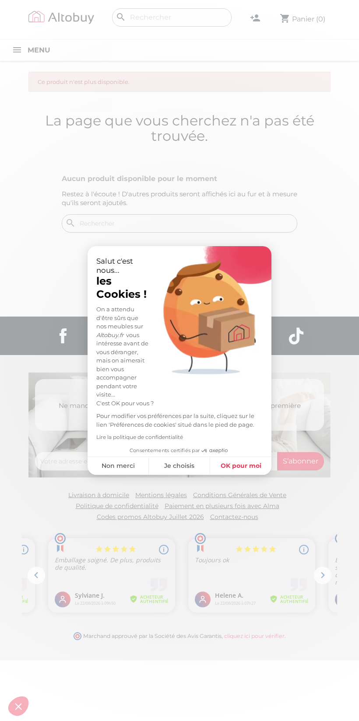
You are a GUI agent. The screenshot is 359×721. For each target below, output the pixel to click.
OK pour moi (241, 466)
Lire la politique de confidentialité (139, 437)
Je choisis (179, 466)
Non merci (118, 466)
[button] (18, 706)
